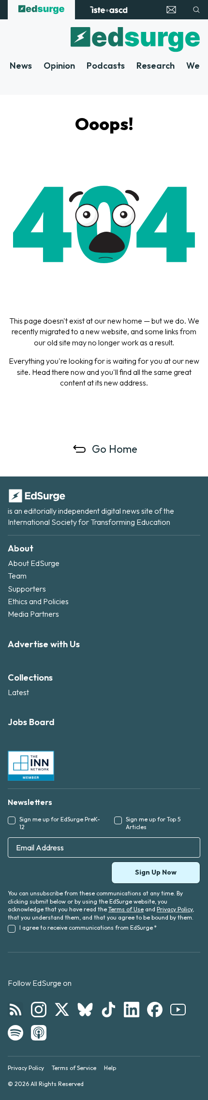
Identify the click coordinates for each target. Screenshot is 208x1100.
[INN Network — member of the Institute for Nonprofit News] (31, 766)
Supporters (27, 589)
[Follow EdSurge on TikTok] (108, 1009)
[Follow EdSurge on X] (62, 1009)
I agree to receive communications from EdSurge (88, 927)
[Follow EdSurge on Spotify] (15, 1033)
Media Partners (33, 614)
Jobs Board (31, 722)
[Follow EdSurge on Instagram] (38, 1009)
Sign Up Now (156, 872)
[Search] (196, 10)
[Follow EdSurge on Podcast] (38, 1033)
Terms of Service (74, 1067)
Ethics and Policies (38, 601)
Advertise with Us (44, 644)
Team (17, 575)
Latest (18, 692)
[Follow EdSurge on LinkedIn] (131, 1009)
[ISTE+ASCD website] (108, 9)
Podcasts (106, 65)
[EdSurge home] (41, 9)
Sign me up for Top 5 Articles (153, 823)
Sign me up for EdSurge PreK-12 (59, 823)
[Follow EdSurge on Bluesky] (85, 1009)
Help (110, 1067)
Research (155, 65)
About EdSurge (33, 563)
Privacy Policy (175, 909)
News (21, 65)
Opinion (59, 65)
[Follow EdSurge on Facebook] (155, 1009)
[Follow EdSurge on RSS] (15, 1009)
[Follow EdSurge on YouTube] (178, 1009)
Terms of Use (126, 909)
